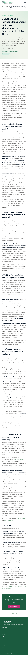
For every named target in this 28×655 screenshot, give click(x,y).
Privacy (3, 647)
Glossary (3, 634)
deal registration (18, 459)
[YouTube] (6, 627)
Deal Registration (8, 520)
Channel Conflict (21, 518)
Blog (7, 6)
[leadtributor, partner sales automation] (7, 2)
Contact (3, 644)
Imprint (3, 645)
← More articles (14, 613)
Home (3, 6)
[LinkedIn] (3, 627)
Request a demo (14, 606)
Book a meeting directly (15, 586)
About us (4, 642)
